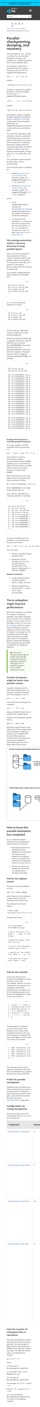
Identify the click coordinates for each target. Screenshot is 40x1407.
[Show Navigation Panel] (30, 10)
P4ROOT (17, 149)
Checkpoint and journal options (20, 174)
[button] (29, 16)
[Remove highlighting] (15, 23)
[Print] (19, 23)
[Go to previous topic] (22, 23)
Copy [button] (26, 282)
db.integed (11, 625)
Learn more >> (25, 4)
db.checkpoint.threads (19, 119)
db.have (24, 623)
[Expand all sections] (12, 23)
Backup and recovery (13, 28)
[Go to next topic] (12, 26)
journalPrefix (13, 1100)
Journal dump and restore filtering (21, 187)
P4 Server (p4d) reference (21, 233)
